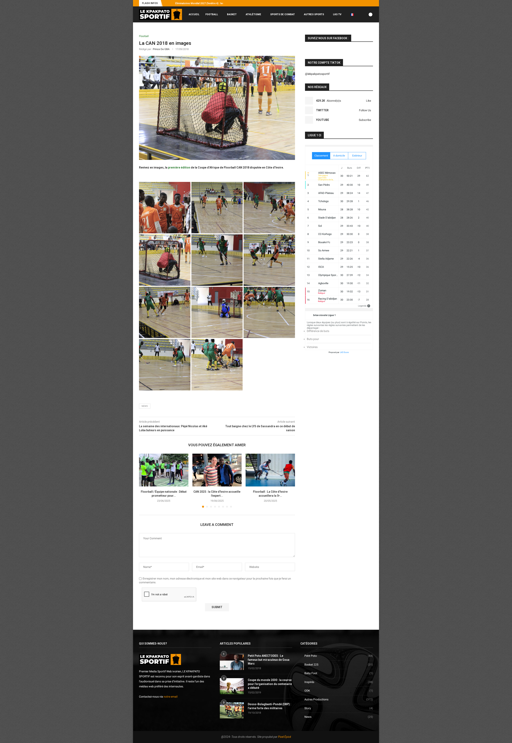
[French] (353, 14)
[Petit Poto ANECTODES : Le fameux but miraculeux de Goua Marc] (232, 662)
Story (338, 708)
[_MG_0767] (217, 312)
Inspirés (338, 682)
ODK (338, 690)
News (338, 716)
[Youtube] (363, 3)
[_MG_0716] (217, 207)
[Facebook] (349, 3)
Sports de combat (282, 14)
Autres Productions (338, 699)
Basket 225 (338, 664)
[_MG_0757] (217, 260)
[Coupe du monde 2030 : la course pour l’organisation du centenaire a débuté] (232, 686)
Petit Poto (338, 655)
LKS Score (344, 352)
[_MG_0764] (164, 312)
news (145, 406)
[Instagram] (354, 3)
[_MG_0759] (269, 260)
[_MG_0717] (269, 207)
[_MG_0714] (164, 207)
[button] (166, 3)
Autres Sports (314, 14)
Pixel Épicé (284, 736)
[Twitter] (358, 3)
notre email (170, 696)
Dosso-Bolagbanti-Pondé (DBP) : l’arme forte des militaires (269, 706)
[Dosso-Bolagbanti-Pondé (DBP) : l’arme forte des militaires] (232, 710)
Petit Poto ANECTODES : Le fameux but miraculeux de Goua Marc (268, 659)
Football (211, 14)
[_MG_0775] (269, 312)
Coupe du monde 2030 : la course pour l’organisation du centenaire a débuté (270, 683)
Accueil (194, 14)
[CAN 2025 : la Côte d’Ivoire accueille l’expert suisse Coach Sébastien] (217, 470)
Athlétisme (253, 14)
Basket (232, 14)
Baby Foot (338, 673)
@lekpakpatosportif (317, 73)
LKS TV (337, 14)
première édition (179, 167)
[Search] (371, 31)
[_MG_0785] (217, 364)
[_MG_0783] (164, 364)
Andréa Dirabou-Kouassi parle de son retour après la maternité (210, 3)
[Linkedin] (367, 3)
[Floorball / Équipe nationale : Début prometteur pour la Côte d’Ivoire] (163, 470)
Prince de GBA (161, 49)
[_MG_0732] (164, 260)
